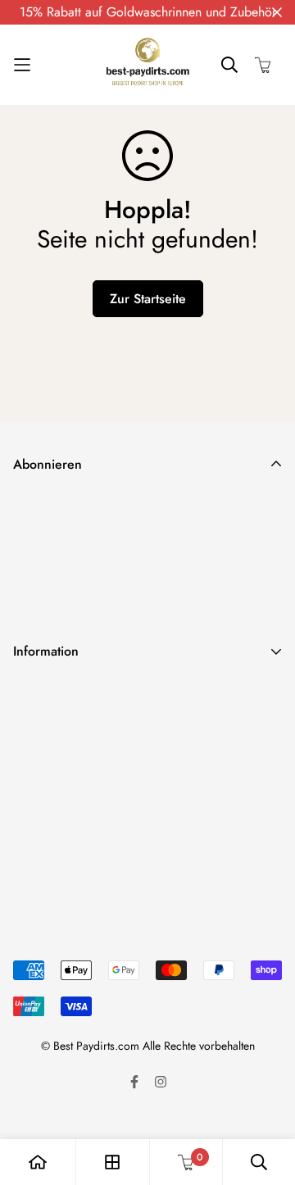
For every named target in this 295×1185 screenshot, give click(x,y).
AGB (26, 773)
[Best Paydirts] (147, 65)
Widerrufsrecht (53, 747)
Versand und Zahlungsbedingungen (110, 694)
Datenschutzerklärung (71, 720)
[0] (186, 1162)
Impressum (41, 799)
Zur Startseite (148, 298)
